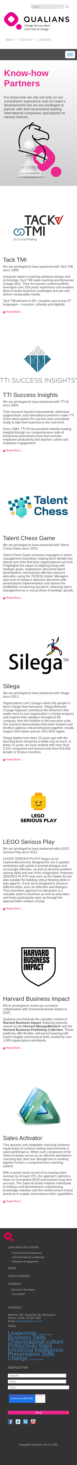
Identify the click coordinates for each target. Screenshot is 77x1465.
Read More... (14, 311)
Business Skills (27, 1337)
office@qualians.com (29, 1321)
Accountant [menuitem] (18, 1293)
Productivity (23, 1345)
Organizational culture (35, 1341)
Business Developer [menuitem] (23, 1289)
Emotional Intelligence (35, 1350)
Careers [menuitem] (44, 39)
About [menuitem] (10, 39)
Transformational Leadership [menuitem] (28, 1257)
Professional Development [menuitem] (27, 1252)
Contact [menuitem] (26, 39)
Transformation (36, 1359)
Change (18, 1358)
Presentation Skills (31, 1354)
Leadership (22, 1333)
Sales (45, 1345)
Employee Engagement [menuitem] (25, 1261)
